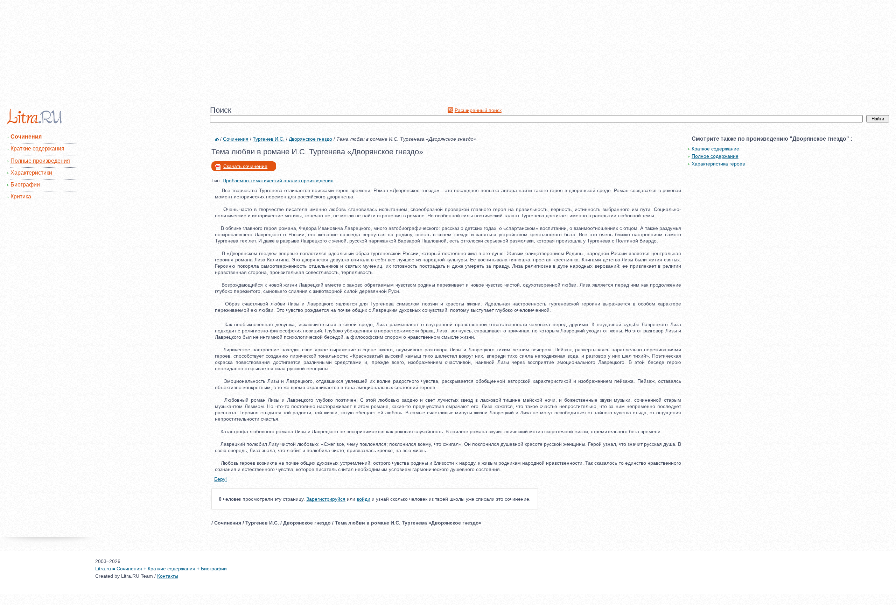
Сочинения (26, 137)
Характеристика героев (718, 164)
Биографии (25, 185)
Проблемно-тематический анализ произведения (278, 180)
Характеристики (31, 173)
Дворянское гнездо (310, 139)
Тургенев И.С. (269, 139)
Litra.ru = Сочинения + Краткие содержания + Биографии (161, 568)
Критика (20, 196)
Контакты (167, 576)
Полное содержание (715, 156)
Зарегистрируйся (325, 499)
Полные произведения (40, 161)
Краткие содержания (37, 149)
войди (363, 499)
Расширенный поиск (478, 110)
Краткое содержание (715, 149)
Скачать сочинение (245, 166)
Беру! (220, 479)
